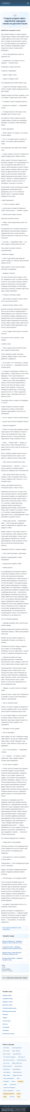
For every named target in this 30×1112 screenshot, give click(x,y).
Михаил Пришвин (7, 1066)
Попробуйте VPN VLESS (7, 1109)
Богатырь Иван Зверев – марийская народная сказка (12, 959)
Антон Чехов (6, 1050)
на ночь (18, 1090)
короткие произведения (9, 1087)
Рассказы (5, 1014)
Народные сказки (8, 1001)
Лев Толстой (6, 1063)
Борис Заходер (16, 1050)
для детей (20, 1081)
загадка (5, 1084)
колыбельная (13, 1084)
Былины (5, 1024)
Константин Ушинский (8, 1060)
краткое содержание (8, 1090)
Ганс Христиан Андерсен (9, 1057)
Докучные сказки (7, 1005)
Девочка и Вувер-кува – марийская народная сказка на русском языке (12, 942)
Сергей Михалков (17, 1072)
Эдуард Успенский (17, 1075)
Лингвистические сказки (9, 1008)
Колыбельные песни (8, 1033)
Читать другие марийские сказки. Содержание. (11, 928)
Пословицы (6, 1027)
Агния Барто (6, 1047)
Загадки (5, 1017)
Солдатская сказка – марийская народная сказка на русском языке (12, 947)
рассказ (19, 1093)
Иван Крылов (21, 1057)
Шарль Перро (6, 1075)
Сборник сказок (7, 995)
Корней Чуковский (21, 1060)
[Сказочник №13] (6, 3)
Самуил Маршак (16, 1069)
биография (6, 1081)
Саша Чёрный (6, 1072)
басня (18, 1078)
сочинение (11, 1096)
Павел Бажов (6, 1069)
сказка (25, 977)
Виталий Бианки (17, 1054)
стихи (18, 1096)
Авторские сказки (8, 998)
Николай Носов (18, 1066)
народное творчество (14, 977)
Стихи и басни (7, 1021)
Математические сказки (9, 1011)
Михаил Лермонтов (17, 1063)
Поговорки (6, 1030)
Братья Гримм (6, 1054)
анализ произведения (8, 1078)
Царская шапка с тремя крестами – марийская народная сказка (12, 953)
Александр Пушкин (17, 1047)
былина (13, 1081)
